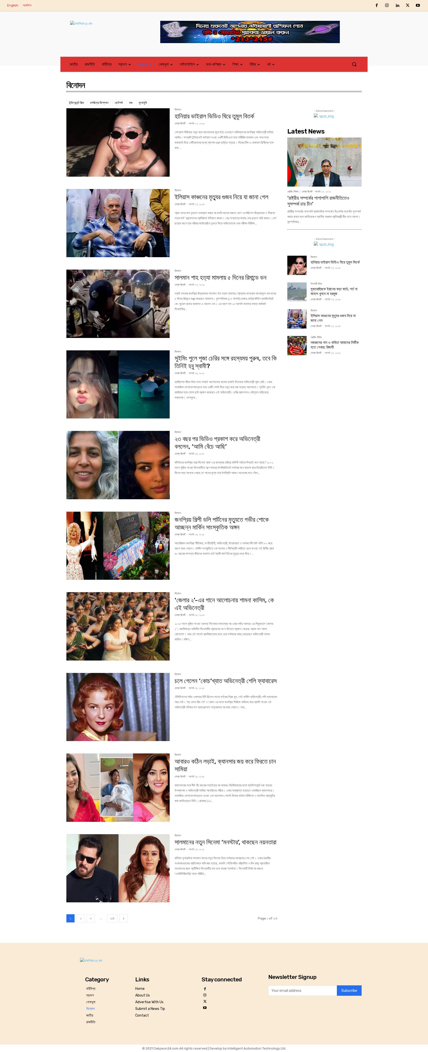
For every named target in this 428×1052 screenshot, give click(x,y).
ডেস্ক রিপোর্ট (180, 123)
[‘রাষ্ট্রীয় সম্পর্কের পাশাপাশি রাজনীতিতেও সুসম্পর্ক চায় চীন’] (324, 162)
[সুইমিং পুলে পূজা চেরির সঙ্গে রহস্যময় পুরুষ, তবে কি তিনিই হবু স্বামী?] (118, 384)
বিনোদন (178, 109)
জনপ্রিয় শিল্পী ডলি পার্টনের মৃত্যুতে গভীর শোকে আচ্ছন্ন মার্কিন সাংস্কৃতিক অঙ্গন (222, 523)
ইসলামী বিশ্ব (316, 283)
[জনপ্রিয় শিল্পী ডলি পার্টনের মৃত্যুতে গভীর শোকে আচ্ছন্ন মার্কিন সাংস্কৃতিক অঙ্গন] (118, 546)
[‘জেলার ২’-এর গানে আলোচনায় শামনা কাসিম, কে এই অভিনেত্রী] (118, 626)
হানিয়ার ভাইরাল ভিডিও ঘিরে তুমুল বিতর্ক (214, 116)
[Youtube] (418, 5)
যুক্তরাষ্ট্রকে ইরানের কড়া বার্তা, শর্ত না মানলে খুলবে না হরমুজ (334, 291)
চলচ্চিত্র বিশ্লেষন (99, 103)
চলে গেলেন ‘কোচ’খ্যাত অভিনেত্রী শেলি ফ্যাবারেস (226, 681)
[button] (354, 64)
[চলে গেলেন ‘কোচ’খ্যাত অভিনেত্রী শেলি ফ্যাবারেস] (118, 707)
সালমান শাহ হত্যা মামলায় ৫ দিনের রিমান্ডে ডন (221, 277)
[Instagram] (387, 5)
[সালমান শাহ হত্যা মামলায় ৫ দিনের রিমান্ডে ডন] (118, 304)
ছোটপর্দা (119, 103)
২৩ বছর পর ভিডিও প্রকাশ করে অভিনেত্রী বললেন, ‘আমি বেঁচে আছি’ (217, 442)
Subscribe (349, 991)
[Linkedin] (397, 5)
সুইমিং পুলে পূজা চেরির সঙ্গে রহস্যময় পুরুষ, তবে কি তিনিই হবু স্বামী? (226, 362)
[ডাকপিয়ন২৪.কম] (106, 28)
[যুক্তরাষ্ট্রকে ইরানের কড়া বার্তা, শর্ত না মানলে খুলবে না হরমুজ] (297, 292)
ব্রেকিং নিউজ (292, 191)
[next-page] (123, 918)
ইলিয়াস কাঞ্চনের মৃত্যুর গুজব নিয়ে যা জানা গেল (221, 197)
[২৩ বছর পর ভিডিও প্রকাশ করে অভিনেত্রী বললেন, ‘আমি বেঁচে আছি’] (118, 465)
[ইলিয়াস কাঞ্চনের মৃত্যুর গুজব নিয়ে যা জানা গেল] (118, 223)
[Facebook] (377, 5)
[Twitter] (407, 5)
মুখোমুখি (143, 103)
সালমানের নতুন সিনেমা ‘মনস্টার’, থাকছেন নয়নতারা (225, 842)
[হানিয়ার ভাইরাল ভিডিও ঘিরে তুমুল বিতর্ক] (118, 142)
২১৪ (112, 918)
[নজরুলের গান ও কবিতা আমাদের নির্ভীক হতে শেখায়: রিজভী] (297, 345)
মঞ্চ (131, 103)
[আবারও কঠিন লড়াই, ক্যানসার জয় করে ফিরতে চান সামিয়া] (118, 787)
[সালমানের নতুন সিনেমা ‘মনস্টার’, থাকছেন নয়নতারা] (118, 868)
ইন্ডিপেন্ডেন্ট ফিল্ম (76, 103)
